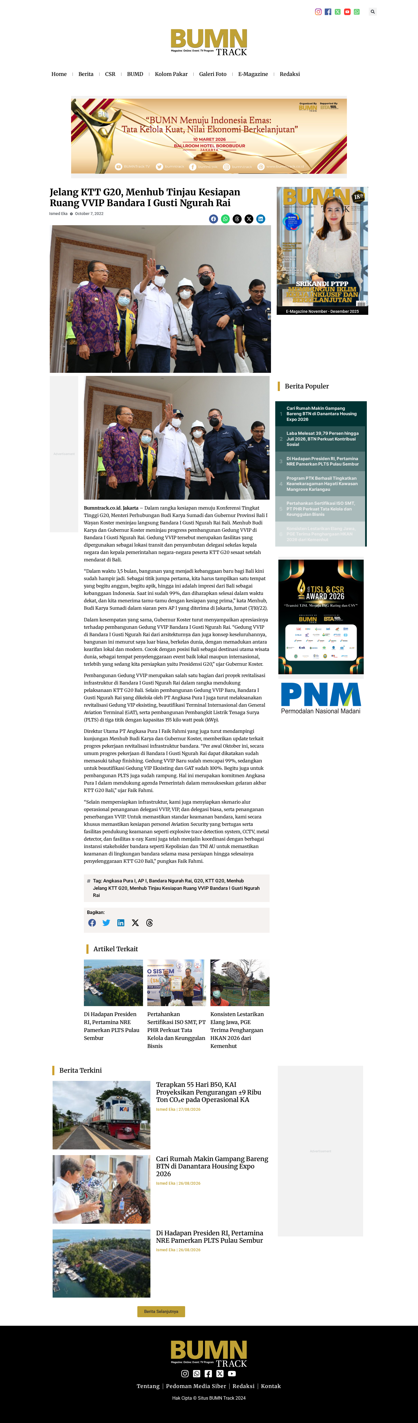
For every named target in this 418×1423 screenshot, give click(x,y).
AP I (142, 881)
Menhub (235, 881)
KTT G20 (214, 881)
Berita (86, 74)
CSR (110, 74)
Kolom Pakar (171, 74)
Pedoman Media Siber (196, 1386)
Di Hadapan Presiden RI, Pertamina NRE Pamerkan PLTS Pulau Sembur (209, 1236)
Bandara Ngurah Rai (170, 881)
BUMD (135, 74)
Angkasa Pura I (119, 881)
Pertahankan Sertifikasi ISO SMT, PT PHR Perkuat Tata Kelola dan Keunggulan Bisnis (176, 1030)
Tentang (148, 1386)
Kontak (271, 1386)
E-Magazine (253, 74)
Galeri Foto (213, 74)
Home (59, 74)
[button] (373, 12)
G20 (198, 881)
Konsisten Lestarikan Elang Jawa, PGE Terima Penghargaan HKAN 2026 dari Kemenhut (237, 1030)
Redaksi (290, 74)
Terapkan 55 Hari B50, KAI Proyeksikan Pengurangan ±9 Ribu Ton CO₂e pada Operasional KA (208, 1092)
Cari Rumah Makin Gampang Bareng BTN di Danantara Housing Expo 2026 (212, 1166)
